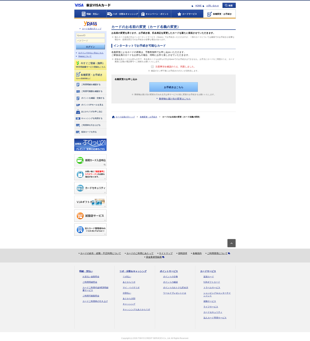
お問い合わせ (212, 6)
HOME (198, 6)
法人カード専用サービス (215, 317)
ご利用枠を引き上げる (91, 125)
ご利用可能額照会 (91, 296)
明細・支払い (86, 271)
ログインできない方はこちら (90, 53)
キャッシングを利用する (92, 118)
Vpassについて (85, 56)
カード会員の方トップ (91, 29)
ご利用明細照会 (90, 282)
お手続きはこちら (173, 87)
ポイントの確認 (170, 282)
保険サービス (209, 301)
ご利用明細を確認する (91, 84)
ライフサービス (210, 307)
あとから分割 (129, 298)
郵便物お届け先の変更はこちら (175, 98)
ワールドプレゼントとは (174, 293)
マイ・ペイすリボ (131, 287)
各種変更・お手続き (148, 117)
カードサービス (208, 271)
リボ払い (127, 276)
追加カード (208, 276)
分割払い (127, 293)
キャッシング (129, 304)
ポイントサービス (169, 271)
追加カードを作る (89, 132)
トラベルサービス (211, 287)
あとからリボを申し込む (92, 111)
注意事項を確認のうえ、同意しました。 (175, 66)
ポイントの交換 (170, 276)
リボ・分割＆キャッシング (133, 271)
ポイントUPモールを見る (92, 105)
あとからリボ (129, 282)
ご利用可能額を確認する (92, 91)
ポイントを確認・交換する (92, 98)
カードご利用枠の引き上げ (95, 301)
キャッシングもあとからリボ (136, 309)
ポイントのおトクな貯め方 (175, 287)
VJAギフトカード (211, 282)
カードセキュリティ (212, 312)
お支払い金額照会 (91, 276)
